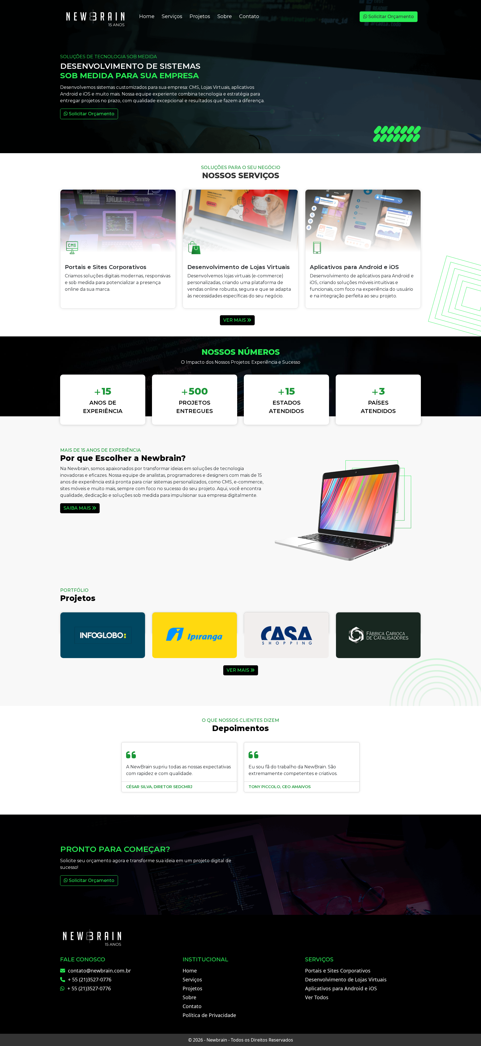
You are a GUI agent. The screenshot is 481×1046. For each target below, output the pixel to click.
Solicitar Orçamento (390, 16)
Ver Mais (235, 320)
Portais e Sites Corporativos (337, 970)
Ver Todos (316, 997)
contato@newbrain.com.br (99, 970)
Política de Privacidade (209, 1015)
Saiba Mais (77, 508)
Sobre (224, 16)
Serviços (172, 16)
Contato (249, 16)
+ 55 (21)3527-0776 (89, 979)
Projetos (200, 16)
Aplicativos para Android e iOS (341, 988)
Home (146, 16)
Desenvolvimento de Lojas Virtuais (346, 979)
